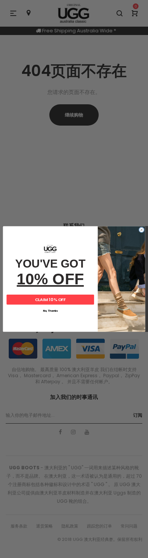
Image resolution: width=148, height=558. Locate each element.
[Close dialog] (141, 229)
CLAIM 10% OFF (50, 300)
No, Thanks (50, 310)
